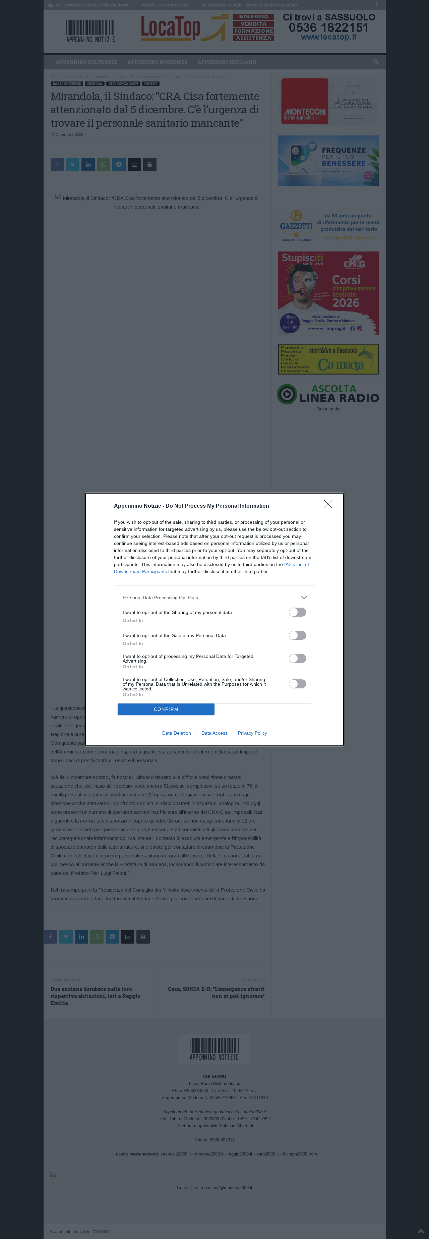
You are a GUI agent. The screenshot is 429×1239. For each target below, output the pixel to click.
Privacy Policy (252, 733)
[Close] (330, 506)
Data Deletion (176, 733)
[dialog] (214, 619)
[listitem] (214, 597)
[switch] (297, 612)
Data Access (214, 733)
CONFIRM (166, 709)
